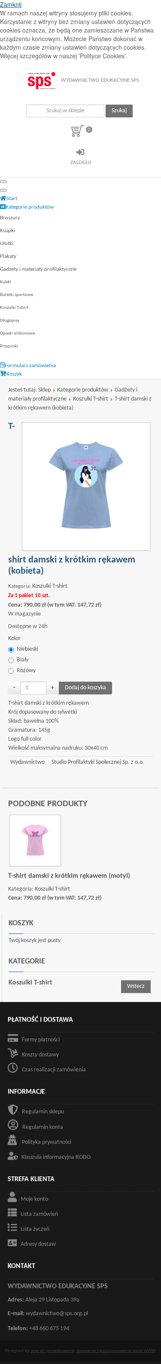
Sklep (44, 390)
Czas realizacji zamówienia (54, 1070)
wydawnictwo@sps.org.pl (57, 1313)
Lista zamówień (39, 1214)
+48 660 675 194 (49, 1328)
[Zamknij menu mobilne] (3, 190)
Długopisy (9, 320)
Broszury (10, 218)
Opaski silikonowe (17, 333)
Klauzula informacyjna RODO (56, 1157)
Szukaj (119, 111)
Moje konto (34, 1199)
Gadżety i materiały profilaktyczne (38, 269)
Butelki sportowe (16, 295)
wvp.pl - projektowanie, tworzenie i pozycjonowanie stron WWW (93, 1350)
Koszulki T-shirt (14, 307)
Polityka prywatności (46, 1142)
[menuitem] (8, 198)
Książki (7, 230)
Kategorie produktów (82, 390)
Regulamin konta (42, 1127)
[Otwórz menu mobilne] (3, 181)
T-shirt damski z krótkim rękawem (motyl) (69, 876)
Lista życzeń (35, 1229)
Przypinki (9, 346)
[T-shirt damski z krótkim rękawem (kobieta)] (86, 486)
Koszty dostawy (40, 1055)
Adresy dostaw (38, 1244)
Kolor (14, 638)
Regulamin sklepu (43, 1112)
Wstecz (136, 986)
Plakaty (8, 256)
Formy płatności (41, 1040)
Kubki (5, 282)
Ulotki (6, 243)
